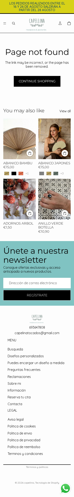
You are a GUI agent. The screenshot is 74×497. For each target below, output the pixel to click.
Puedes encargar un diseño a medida (36, 363)
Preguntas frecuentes (24, 370)
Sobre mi (14, 383)
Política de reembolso (24, 447)
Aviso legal (16, 420)
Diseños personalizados (26, 356)
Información (17, 390)
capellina (29, 482)
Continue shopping (37, 81)
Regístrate (37, 295)
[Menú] (4, 23)
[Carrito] (69, 23)
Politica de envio (20, 433)
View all (65, 111)
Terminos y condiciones (25, 454)
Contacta (15, 404)
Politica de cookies (22, 426)
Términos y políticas (37, 467)
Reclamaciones (19, 377)
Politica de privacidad (24, 440)
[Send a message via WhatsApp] (65, 488)
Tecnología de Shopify (47, 482)
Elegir (33, 153)
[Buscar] (13, 23)
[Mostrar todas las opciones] (27, 173)
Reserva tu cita (19, 397)
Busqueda (15, 349)
